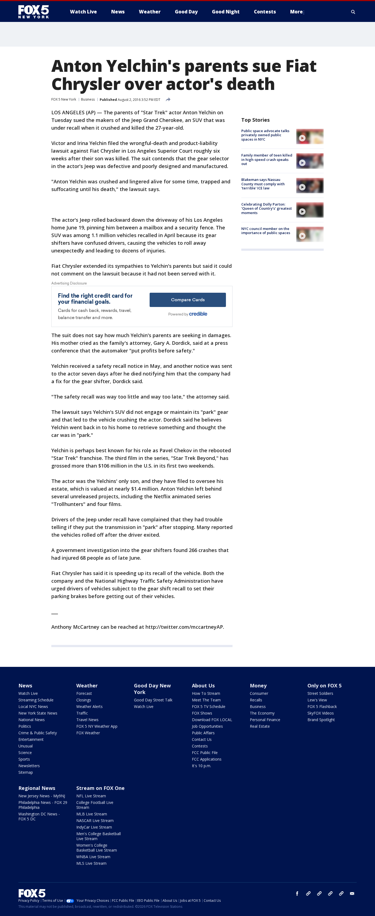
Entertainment (31, 739)
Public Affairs (203, 732)
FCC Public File (205, 752)
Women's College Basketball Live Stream (96, 848)
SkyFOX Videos (320, 713)
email (352, 893)
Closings (83, 699)
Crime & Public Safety (37, 732)
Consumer (259, 693)
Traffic (82, 713)
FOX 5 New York (63, 99)
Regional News (36, 788)
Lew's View (317, 699)
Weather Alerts (89, 706)
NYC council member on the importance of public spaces (265, 230)
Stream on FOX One (100, 788)
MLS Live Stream (91, 863)
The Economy (262, 713)
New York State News (37, 713)
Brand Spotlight (321, 719)
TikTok (319, 893)
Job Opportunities (207, 726)
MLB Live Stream (91, 814)
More (296, 11)
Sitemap (25, 772)
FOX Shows (202, 713)
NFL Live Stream (91, 795)
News (25, 685)
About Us (203, 685)
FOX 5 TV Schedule (208, 706)
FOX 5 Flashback (322, 706)
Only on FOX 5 (324, 685)
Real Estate (260, 726)
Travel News (87, 719)
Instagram (308, 893)
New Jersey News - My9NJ (41, 795)
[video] (310, 136)
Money (258, 685)
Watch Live (28, 693)
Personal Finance (265, 719)
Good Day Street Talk (153, 699)
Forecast (84, 693)
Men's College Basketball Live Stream (98, 836)
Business (88, 99)
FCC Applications (207, 759)
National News (31, 719)
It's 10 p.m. (201, 765)
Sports (24, 759)
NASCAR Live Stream (95, 820)
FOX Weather (88, 732)
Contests (200, 746)
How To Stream (206, 693)
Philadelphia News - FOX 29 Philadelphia (42, 805)
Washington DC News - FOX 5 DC (39, 816)
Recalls (256, 699)
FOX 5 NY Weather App (96, 726)
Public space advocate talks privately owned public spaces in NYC (265, 135)
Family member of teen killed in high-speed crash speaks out (266, 159)
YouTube (330, 893)
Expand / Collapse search (353, 12)
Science (25, 752)
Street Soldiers (320, 693)
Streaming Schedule (36, 699)
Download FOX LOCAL (212, 719)
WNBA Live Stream (93, 856)
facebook (297, 893)
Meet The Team (206, 699)
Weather (87, 685)
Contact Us (202, 739)
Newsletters (29, 765)
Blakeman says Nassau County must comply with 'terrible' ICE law (263, 184)
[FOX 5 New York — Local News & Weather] (36, 11)
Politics (24, 726)
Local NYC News (33, 706)
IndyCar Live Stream (94, 827)
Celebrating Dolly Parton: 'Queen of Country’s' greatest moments (266, 208)
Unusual (25, 746)
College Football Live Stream (94, 805)
